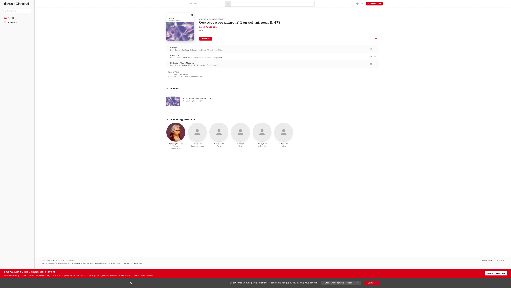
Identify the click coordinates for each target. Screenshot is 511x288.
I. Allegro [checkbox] (174, 48)
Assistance (127, 263)
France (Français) (487, 260)
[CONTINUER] (195, 3)
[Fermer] (131, 283)
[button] (17, 18)
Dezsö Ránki (206, 50)
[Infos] (357, 3)
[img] (16, 3)
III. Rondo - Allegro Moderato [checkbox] (182, 63)
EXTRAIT (369, 49)
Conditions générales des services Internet (54, 263)
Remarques (138, 263)
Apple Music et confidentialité (82, 263)
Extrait (206, 39)
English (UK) (500, 260)
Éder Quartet (208, 26)
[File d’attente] (362, 3)
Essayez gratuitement (496, 273)
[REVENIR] (191, 3)
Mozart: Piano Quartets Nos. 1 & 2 (197, 98)
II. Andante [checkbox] (174, 55)
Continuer (372, 283)
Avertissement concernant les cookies (108, 263)
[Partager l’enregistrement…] (376, 39)
